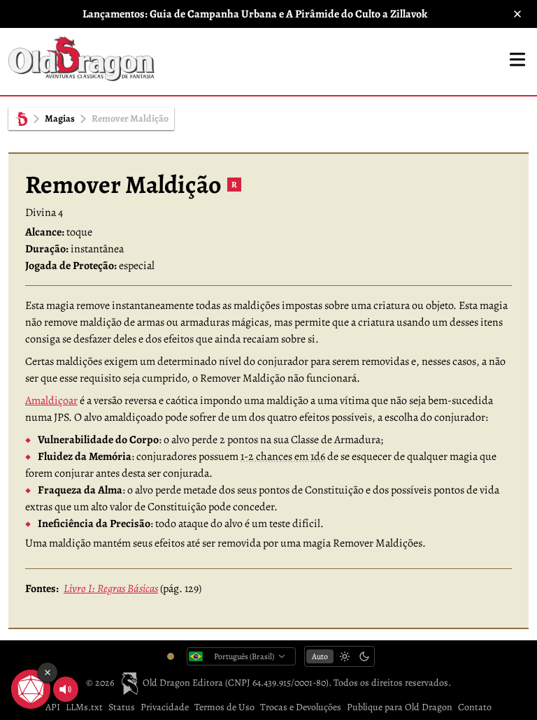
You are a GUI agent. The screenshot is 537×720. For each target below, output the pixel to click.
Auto (320, 656)
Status (121, 707)
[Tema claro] (344, 656)
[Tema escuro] (364, 656)
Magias (60, 118)
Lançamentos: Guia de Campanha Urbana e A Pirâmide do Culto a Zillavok (255, 14)
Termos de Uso (224, 707)
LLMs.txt (84, 707)
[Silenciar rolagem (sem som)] (65, 689)
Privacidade (165, 707)
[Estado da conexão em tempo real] (170, 656)
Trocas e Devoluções (300, 707)
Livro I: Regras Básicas (111, 588)
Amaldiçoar (51, 400)
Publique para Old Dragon (399, 707)
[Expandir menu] (517, 59)
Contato (475, 707)
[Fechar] (517, 14)
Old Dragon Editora (183, 682)
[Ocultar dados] (47, 672)
